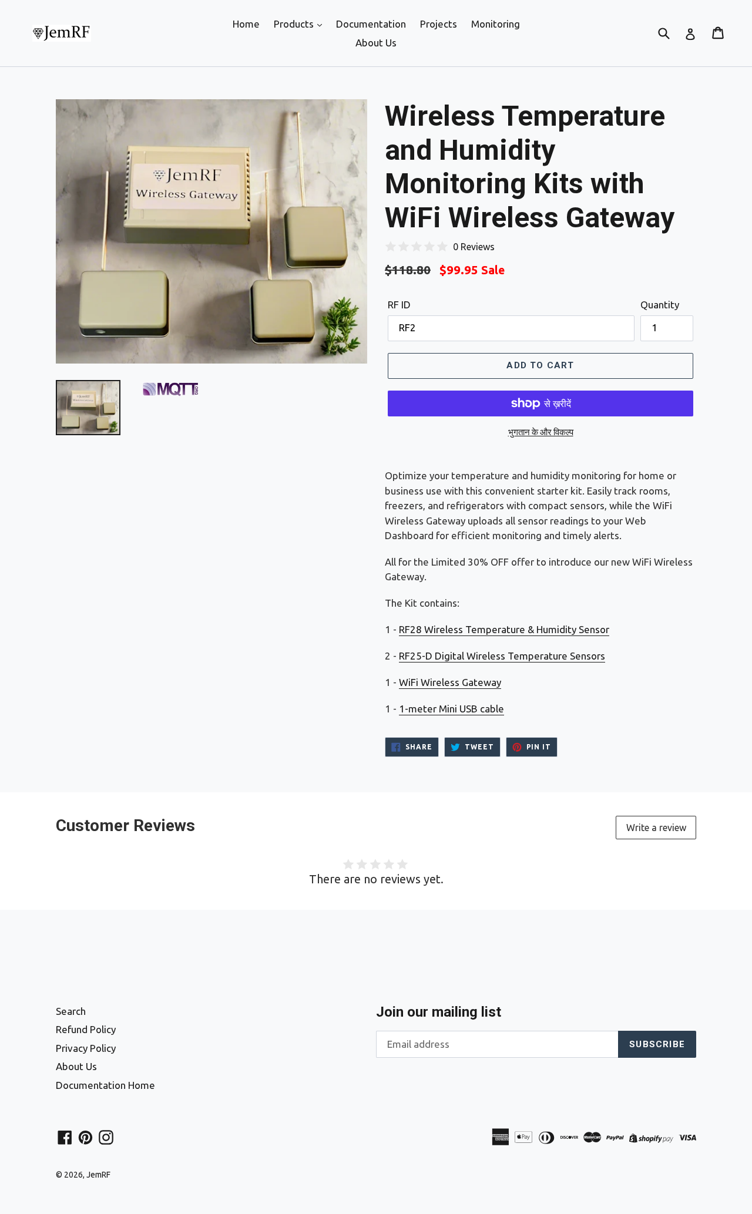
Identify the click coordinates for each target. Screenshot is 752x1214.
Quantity (659, 304)
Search (71, 1011)
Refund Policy (86, 1029)
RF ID (399, 304)
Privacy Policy (86, 1048)
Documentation (371, 23)
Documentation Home (105, 1085)
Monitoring (495, 23)
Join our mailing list (438, 1012)
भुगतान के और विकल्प (540, 432)
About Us (376, 42)
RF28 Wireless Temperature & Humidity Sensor (504, 629)
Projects (438, 23)
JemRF (98, 1174)
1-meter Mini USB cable (451, 708)
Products (295, 23)
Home (246, 23)
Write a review (656, 827)
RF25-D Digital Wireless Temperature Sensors (502, 655)
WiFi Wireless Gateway (450, 682)
